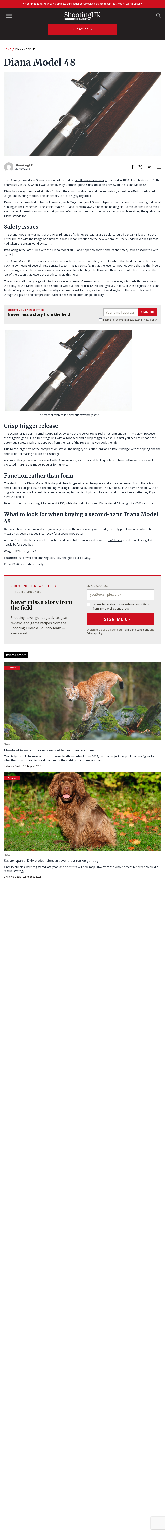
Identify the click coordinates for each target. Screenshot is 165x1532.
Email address (98, 586)
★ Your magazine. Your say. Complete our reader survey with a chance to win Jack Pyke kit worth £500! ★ (82, 3)
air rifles (46, 191)
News (7, 744)
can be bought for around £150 (43, 503)
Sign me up (120, 619)
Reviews (12, 667)
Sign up (147, 312)
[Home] (82, 16)
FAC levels (115, 540)
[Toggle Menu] (9, 16)
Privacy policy (149, 319)
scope (14, 433)
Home (7, 49)
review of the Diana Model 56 (127, 185)
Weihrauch (112, 239)
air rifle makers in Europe (91, 180)
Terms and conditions (136, 629)
